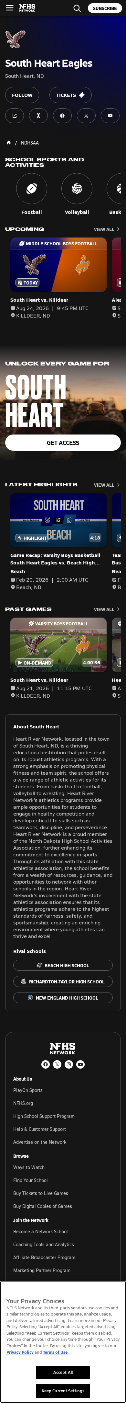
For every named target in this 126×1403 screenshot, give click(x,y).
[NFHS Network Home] (27, 8)
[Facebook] (45, 1064)
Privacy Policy (20, 1352)
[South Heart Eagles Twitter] (86, 115)
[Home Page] (8, 142)
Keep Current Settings (63, 1391)
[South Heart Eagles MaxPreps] (38, 115)
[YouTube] (80, 1064)
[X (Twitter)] (57, 1064)
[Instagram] (69, 1064)
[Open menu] (10, 8)
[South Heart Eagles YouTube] (110, 115)
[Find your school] (77, 8)
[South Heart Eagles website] (14, 115)
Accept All (63, 1372)
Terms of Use (55, 1352)
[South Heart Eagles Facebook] (62, 115)
